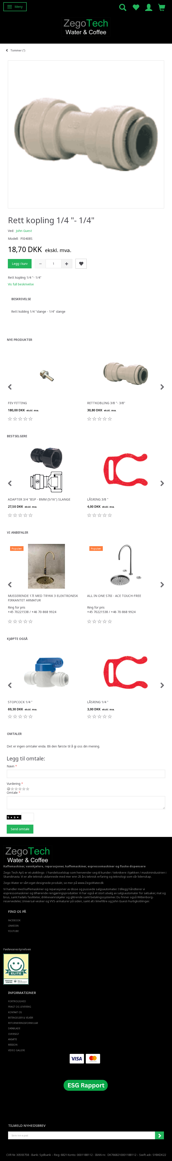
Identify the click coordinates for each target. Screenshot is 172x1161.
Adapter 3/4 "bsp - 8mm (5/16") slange (39, 499)
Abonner (159, 1135)
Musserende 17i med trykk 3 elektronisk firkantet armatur (43, 598)
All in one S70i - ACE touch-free (114, 596)
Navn (10, 766)
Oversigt (13, 1034)
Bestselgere (17, 436)
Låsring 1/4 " (97, 702)
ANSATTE (12, 1039)
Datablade (14, 1028)
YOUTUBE (13, 931)
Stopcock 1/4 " (20, 702)
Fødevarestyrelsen (17, 949)
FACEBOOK (14, 920)
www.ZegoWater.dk (91, 883)
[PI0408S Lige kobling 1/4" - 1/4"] (86, 134)
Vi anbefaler (17, 532)
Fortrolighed (17, 1001)
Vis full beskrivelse (21, 284)
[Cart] (162, 7)
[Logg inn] (149, 7)
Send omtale (20, 829)
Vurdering (13, 783)
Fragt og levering (19, 1006)
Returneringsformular (23, 1023)
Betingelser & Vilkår (20, 1017)
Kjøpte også (17, 639)
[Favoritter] (136, 7)
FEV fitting (17, 403)
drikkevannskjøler (53, 897)
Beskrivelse (21, 299)
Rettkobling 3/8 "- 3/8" (106, 403)
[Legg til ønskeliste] (81, 264)
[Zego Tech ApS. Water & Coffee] (86, 26)
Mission (12, 1044)
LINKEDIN (13, 925)
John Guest (24, 231)
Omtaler (14, 734)
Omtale (12, 792)
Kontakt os (15, 1012)
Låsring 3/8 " (97, 499)
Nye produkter (19, 339)
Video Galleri (16, 1050)
